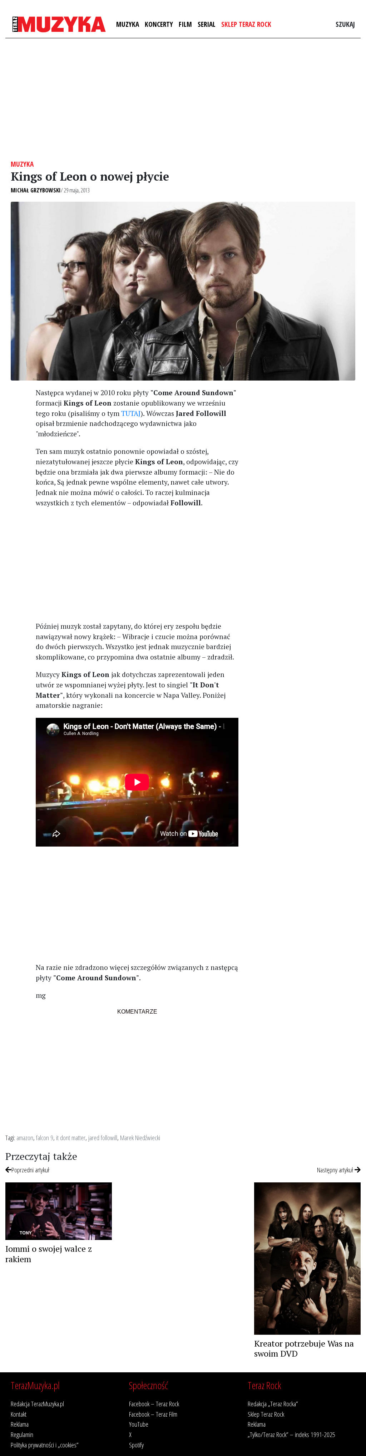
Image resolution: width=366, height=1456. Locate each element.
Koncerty (159, 24)
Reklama (20, 1424)
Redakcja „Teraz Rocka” (273, 1403)
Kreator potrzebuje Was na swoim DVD (304, 1348)
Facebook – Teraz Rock (154, 1403)
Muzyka (127, 24)
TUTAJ (130, 413)
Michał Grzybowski (36, 190)
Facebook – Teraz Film (153, 1414)
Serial (207, 24)
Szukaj (345, 24)
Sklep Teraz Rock (246, 24)
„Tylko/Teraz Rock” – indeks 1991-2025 (291, 1434)
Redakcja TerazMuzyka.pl (37, 1403)
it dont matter (70, 1137)
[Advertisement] (183, 99)
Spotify (136, 1445)
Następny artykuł (336, 1170)
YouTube (138, 1424)
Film (185, 24)
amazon (24, 1137)
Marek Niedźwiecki (140, 1137)
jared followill (102, 1137)
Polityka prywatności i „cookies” (45, 1445)
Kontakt (18, 1414)
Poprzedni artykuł (30, 1170)
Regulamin (22, 1434)
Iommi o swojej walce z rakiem (48, 1254)
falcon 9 (44, 1137)
